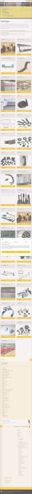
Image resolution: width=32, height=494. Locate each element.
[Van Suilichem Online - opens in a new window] (27, 239)
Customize (16, 254)
